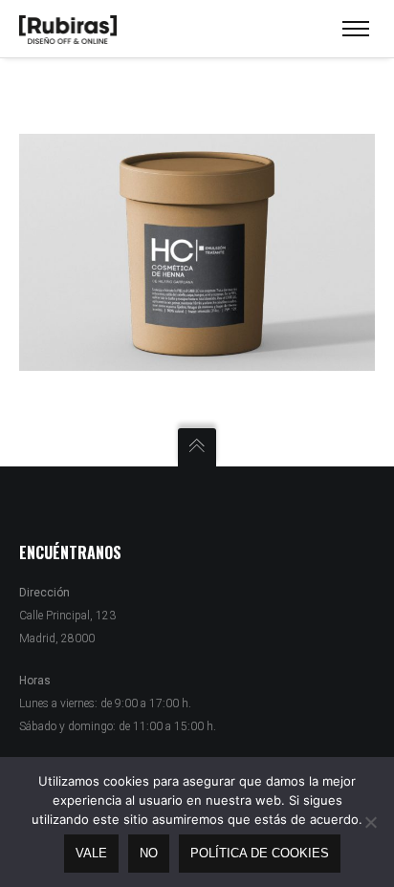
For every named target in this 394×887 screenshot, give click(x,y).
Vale (91, 853)
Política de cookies (259, 853)
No (149, 853)
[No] (370, 822)
